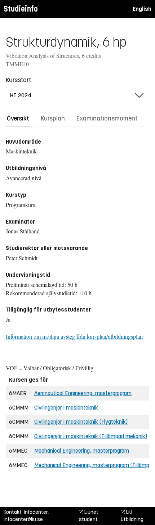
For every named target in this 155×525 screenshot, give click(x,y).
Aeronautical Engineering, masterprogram (83, 393)
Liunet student (88, 515)
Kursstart (18, 80)
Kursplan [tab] (53, 118)
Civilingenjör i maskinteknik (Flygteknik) (81, 421)
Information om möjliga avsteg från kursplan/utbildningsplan (74, 336)
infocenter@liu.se (23, 519)
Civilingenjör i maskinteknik (66, 407)
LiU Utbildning (132, 515)
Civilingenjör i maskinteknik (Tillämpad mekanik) (90, 436)
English (142, 8)
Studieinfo (21, 9)
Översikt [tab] (18, 118)
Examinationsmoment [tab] (107, 118)
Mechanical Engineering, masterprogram (81, 450)
